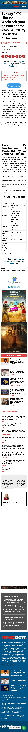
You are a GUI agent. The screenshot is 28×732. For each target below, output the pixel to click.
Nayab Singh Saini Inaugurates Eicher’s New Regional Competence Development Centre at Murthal (13, 462)
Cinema (5, 43)
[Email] (16, 56)
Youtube (12, 66)
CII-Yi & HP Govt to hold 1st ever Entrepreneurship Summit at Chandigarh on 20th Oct (7, 484)
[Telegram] (23, 56)
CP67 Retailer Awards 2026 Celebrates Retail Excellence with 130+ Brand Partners (17, 391)
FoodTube (4, 457)
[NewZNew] (20, 7)
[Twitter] (6, 56)
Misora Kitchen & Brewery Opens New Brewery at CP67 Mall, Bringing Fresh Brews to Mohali (12, 454)
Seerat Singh (13, 46)
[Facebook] (2, 56)
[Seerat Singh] (2, 46)
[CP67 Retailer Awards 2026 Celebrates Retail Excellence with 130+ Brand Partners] (5, 392)
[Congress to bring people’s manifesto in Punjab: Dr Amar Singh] (5, 372)
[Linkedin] (13, 56)
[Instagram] (5, 664)
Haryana (3, 465)
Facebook (6, 64)
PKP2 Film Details (8, 79)
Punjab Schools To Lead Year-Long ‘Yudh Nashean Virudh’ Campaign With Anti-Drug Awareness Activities (18, 361)
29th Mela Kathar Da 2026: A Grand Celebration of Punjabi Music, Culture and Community (17, 381)
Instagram (20, 62)
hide (17, 72)
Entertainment (15, 385)
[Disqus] (14, 527)
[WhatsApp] (9, 56)
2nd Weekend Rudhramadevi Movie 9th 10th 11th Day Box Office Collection (20, 483)
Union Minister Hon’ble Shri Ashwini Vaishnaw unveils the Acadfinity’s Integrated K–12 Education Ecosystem (17, 401)
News (12, 366)
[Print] (20, 56)
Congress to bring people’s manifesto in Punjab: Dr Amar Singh (17, 371)
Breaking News (7, 42)
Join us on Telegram (14, 86)
